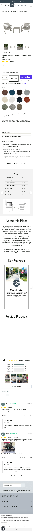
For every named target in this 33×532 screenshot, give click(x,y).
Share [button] (4, 415)
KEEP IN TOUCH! (10, 506)
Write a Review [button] (17, 386)
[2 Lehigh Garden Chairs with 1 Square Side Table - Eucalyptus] (16, 339)
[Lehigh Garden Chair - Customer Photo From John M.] (25, 381)
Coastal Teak (27, 92)
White (12, 100)
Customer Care (10, 496)
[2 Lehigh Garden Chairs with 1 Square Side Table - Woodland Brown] (20, 339)
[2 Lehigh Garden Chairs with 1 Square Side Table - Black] (6, 339)
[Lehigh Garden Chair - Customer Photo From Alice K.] (25, 376)
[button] (28, 415)
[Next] (31, 192)
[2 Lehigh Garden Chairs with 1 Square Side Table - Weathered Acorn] (2, 339)
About (5, 501)
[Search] (2, 5)
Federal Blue (19, 100)
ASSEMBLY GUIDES (6, 132)
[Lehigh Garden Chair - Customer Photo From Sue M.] (13, 376)
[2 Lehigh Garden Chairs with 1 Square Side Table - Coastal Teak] (7, 339)
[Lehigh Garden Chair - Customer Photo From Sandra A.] (19, 376)
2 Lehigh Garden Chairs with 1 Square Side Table (12, 454)
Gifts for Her (7, 11)
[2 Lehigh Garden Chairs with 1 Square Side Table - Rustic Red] (14, 339)
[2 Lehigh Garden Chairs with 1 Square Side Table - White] (11, 339)
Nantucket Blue (12, 92)
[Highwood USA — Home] (18, 5)
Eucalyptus (5, 107)
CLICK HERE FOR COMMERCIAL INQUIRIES (11, 136)
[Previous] (2, 192)
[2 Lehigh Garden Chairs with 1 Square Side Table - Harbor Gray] (18, 339)
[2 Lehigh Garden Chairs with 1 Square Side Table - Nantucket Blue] (4, 339)
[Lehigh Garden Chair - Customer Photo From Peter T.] (7, 381)
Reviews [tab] (4, 391)
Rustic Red (27, 100)
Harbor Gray (12, 107)
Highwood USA (6, 52)
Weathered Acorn (5, 92)
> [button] (21, 476)
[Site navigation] (31, 5)
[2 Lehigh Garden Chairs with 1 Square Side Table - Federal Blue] (13, 339)
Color (6, 87)
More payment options (25, 81)
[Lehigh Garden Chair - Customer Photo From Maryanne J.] (13, 381)
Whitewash (5, 100)
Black (19, 92)
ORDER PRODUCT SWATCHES (8, 128)
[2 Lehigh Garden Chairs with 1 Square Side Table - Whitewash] (9, 339)
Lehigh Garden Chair (6, 411)
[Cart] (9, 5)
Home (3, 11)
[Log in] (5, 5)
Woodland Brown (19, 107)
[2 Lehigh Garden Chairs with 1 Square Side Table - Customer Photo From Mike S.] (7, 376)
